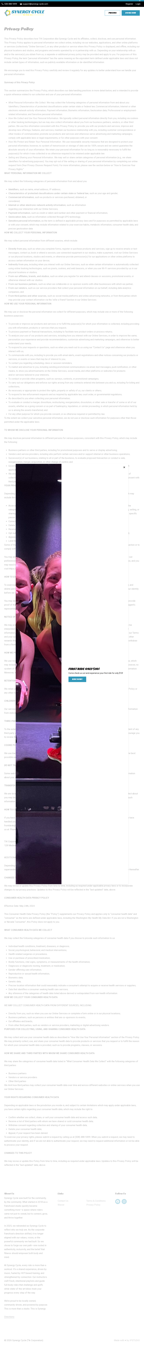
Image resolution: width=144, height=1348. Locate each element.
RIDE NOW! (77, 679)
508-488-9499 (10, 4)
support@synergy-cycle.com (35, 4)
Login (138, 4)
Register (129, 4)
